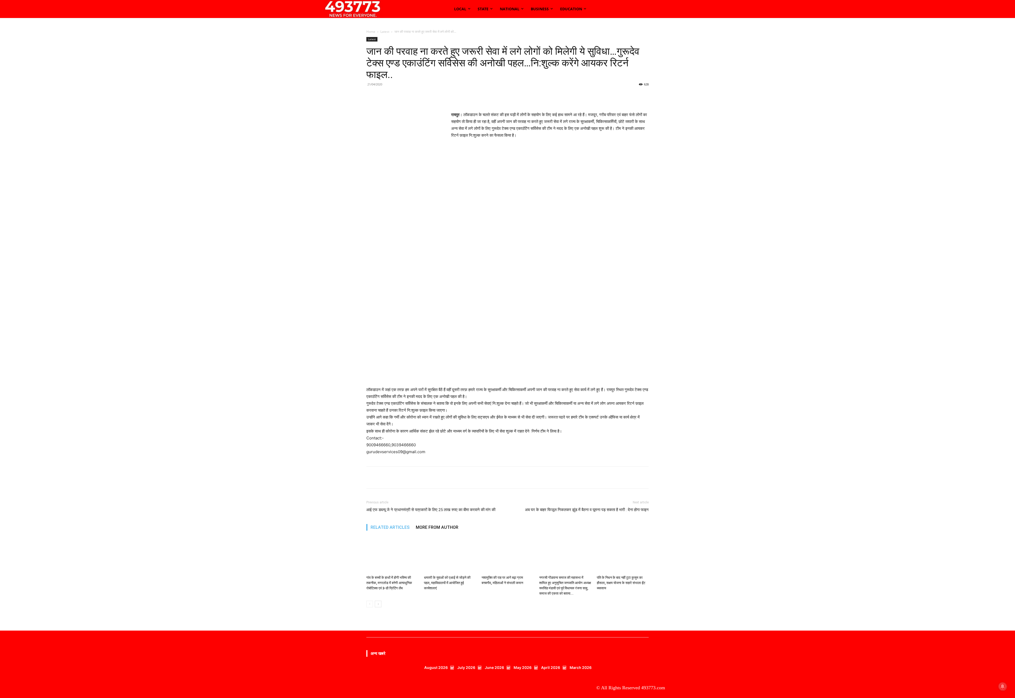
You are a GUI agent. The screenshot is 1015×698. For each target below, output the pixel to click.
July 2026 (466, 667)
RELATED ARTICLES (390, 527)
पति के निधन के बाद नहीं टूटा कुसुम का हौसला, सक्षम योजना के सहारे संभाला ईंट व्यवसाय (621, 583)
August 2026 (436, 667)
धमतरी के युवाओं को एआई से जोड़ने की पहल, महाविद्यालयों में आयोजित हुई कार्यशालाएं (447, 583)
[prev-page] (369, 604)
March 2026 (581, 667)
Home (370, 31)
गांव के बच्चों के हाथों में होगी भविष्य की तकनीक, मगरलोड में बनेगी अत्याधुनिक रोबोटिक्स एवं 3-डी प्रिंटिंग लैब (389, 583)
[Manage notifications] (1002, 686)
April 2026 (550, 667)
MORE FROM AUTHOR (437, 527)
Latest (384, 31)
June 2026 (494, 667)
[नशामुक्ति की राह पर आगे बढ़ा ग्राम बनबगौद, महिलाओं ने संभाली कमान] (507, 555)
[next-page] (378, 604)
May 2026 (523, 667)
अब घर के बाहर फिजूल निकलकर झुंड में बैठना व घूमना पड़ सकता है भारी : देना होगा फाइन (587, 509)
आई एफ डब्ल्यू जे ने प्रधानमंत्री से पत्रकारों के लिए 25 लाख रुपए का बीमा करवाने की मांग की (430, 509)
